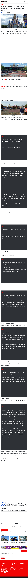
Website (16, 523)
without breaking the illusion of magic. (7, 36)
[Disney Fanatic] (4, 2)
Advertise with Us (22, 565)
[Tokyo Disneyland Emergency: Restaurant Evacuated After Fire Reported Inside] (23, 538)
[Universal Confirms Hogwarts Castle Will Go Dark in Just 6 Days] (5, 538)
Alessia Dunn (3, 12)
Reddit (5, 79)
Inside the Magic (13, 567)
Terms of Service (22, 566)
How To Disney (12, 566)
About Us (20, 569)
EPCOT (22, 163)
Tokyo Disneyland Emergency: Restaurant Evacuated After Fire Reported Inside (23, 542)
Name (2, 520)
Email (2, 523)
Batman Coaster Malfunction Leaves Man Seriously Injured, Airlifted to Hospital (13, 542)
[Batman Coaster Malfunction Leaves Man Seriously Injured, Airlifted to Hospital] (14, 538)
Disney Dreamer (13, 568)
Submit (2, 558)
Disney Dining (12, 569)
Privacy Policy (21, 567)
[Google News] (16, 490)
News (2, 4)
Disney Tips (12, 566)
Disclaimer (21, 568)
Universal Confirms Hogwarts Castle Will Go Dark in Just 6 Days (4, 542)
